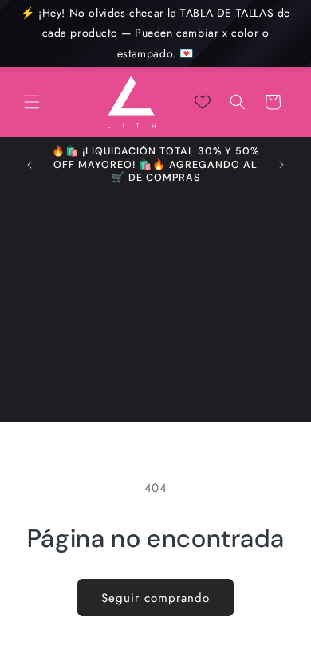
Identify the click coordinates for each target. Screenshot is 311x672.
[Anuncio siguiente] (281, 164)
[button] (31, 101)
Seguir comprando (155, 598)
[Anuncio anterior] (29, 164)
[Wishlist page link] (203, 102)
